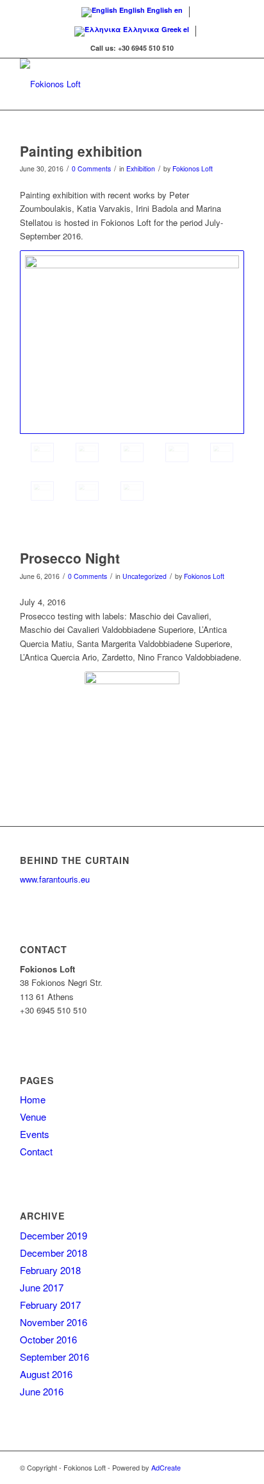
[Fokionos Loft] (109, 84)
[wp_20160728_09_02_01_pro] (132, 491)
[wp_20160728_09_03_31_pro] (42, 491)
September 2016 (54, 1356)
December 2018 (53, 1252)
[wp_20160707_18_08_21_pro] (176, 452)
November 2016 (53, 1322)
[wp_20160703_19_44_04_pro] (132, 452)
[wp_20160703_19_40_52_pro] (132, 342)
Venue (33, 1116)
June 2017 (41, 1287)
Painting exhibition (81, 150)
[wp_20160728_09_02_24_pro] (87, 491)
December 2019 (53, 1235)
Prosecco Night (70, 557)
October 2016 (48, 1339)
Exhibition (140, 168)
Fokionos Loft (192, 168)
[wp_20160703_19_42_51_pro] (87, 452)
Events (34, 1134)
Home (32, 1099)
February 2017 (50, 1304)
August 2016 (46, 1374)
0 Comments (91, 168)
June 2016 (41, 1391)
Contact (36, 1151)
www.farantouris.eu (55, 879)
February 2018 (50, 1270)
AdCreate (166, 1467)
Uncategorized (144, 576)
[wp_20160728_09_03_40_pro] (221, 452)
